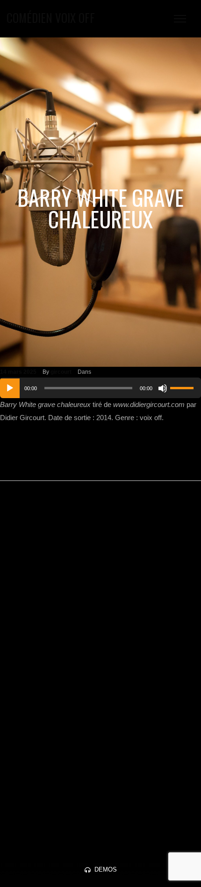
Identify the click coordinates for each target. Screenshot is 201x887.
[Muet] (162, 388)
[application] (100, 388)
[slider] (183, 386)
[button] (100, 869)
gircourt (61, 372)
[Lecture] (9, 388)
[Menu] (180, 18)
